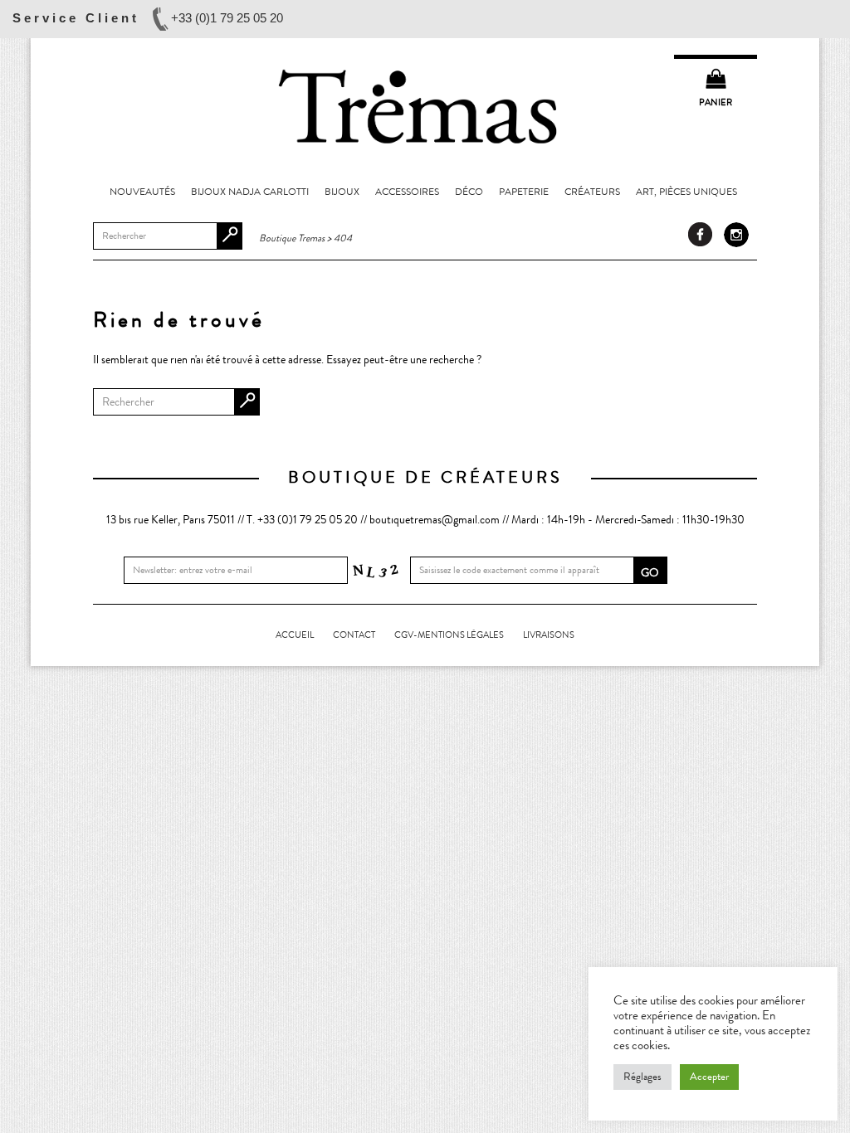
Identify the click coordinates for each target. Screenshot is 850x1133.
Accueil (295, 635)
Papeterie (524, 191)
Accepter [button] (709, 1076)
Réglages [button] (642, 1076)
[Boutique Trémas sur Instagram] (736, 234)
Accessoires (407, 191)
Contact (354, 635)
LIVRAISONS (548, 635)
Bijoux (342, 191)
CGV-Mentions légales (449, 635)
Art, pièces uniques (686, 191)
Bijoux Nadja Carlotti (250, 191)
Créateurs (592, 191)
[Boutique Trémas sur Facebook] (700, 234)
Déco (469, 191)
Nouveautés (142, 191)
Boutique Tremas (425, 105)
